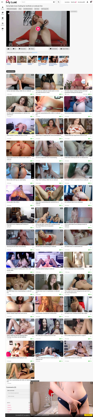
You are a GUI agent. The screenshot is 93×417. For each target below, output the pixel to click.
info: (8, 402)
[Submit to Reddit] (64, 13)
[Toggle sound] (31, 383)
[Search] (58, 2)
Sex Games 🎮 (81, 2)
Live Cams (67, 2)
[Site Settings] (90, 2)
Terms (9, 405)
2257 (8, 411)
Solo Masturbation (28, 8)
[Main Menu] (2, 2)
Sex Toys (37, 8)
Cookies (9, 409)
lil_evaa (67, 94)
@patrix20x (34, 52)
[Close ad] (91, 383)
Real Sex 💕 (73, 2)
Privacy (9, 407)
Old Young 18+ (44, 8)
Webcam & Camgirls (11, 8)
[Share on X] (67, 13)
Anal (20, 8)
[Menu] (87, 2)
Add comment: (10, 390)
